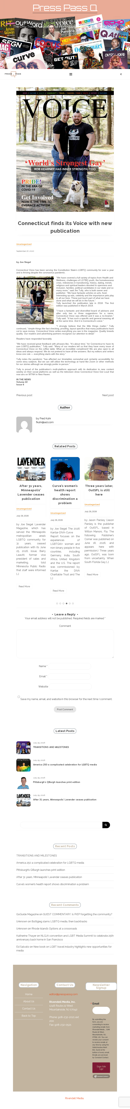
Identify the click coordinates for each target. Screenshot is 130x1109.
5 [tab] (70, 603)
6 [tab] (73, 603)
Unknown (21, 921)
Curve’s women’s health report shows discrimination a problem (31, 494)
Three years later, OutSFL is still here (65, 490)
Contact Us (28, 1008)
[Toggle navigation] (71, 74)
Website (43, 686)
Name (43, 666)
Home (28, 994)
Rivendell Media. (74, 1098)
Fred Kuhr (45, 418)
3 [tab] (63, 603)
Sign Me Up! (101, 1068)
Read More (24, 590)
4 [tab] (66, 603)
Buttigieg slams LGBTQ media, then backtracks (59, 921)
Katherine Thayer (26, 935)
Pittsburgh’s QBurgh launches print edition (56, 782)
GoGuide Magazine (27, 914)
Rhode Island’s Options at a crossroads (54, 928)
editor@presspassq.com (63, 994)
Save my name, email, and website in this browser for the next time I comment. (66, 699)
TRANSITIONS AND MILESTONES (51, 747)
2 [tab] (60, 603)
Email (43, 676)
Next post (108, 395)
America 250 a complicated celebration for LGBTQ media (65, 764)
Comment (65, 625)
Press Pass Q (65, 7)
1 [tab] (57, 603)
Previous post (24, 395)
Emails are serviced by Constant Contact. (100, 1056)
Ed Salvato (22, 946)
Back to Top (29, 1015)
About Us (28, 1001)
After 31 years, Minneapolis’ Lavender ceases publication (65, 799)
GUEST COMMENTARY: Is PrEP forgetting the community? (77, 914)
